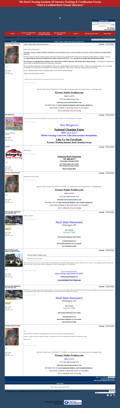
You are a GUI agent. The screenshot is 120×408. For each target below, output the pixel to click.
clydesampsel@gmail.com (69, 276)
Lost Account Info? (109, 29)
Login (112, 24)
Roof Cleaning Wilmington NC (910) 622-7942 (12, 212)
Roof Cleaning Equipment (101, 380)
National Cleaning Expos (69, 129)
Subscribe (112, 391)
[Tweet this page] (107, 395)
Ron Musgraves (9, 114)
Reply (104, 39)
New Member (111, 28)
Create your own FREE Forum (54, 401)
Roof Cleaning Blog (69, 169)
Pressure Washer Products (69, 37)
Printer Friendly (111, 39)
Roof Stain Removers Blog (69, 246)
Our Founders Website (11, 37)
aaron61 (7, 146)
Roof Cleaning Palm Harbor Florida (69, 165)
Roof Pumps (111, 380)
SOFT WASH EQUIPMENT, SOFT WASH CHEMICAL (75, 105)
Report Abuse (59, 403)
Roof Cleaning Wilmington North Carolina (69, 237)
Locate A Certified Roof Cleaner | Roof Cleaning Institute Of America (39, 37)
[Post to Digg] (111, 395)
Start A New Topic (96, 39)
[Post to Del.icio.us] (114, 395)
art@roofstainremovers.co (69, 241)
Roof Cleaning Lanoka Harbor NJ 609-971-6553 (12, 250)
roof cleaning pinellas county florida (69, 164)
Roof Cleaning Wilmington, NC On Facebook (69, 243)
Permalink (101, 44)
